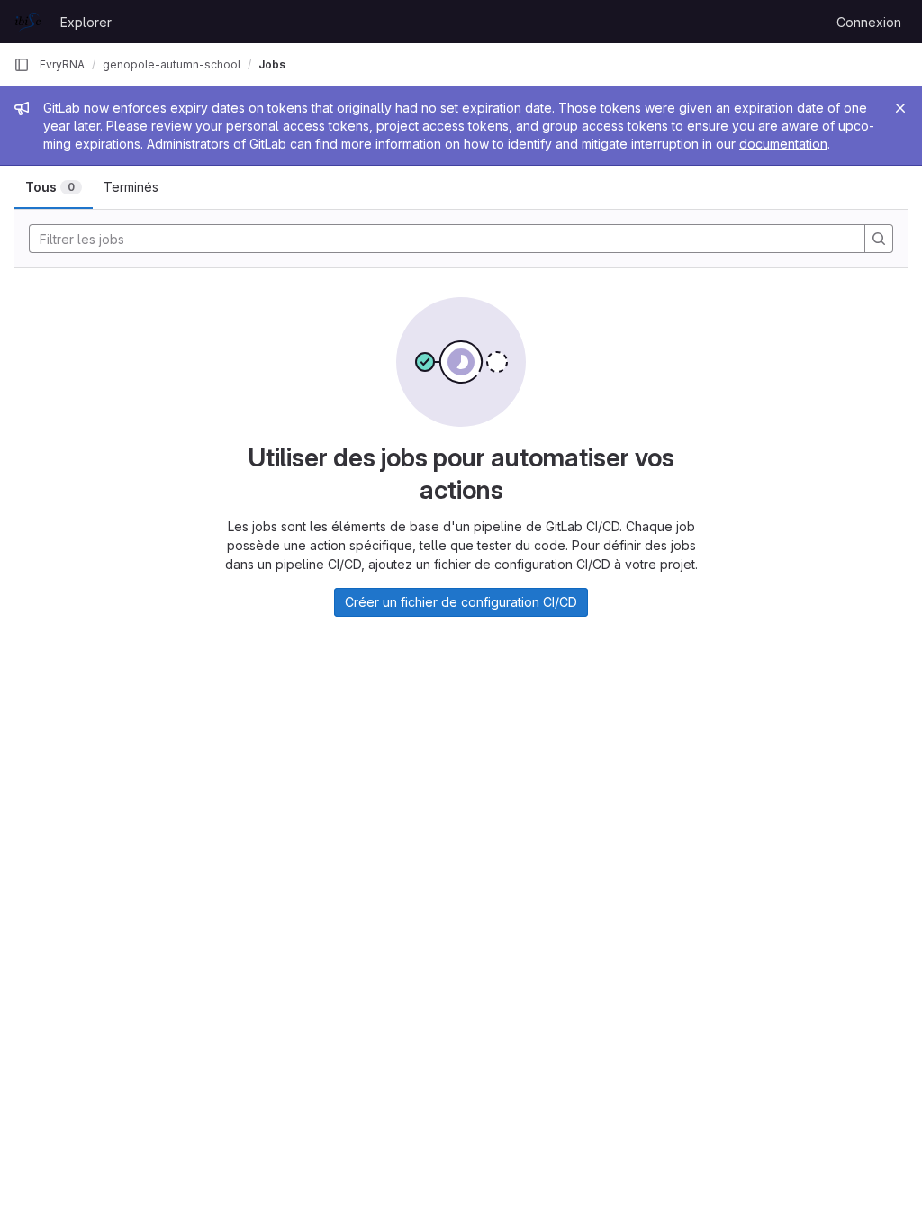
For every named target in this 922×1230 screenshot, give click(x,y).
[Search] (878, 238)
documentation (783, 143)
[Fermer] (900, 108)
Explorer (86, 22)
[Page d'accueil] (28, 21)
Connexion (868, 22)
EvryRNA (62, 64)
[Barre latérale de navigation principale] (21, 64)
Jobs (271, 64)
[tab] (53, 187)
